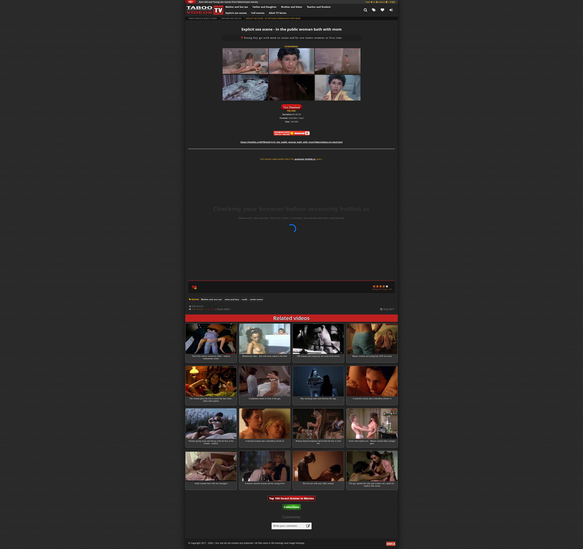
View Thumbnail (291, 107)
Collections (291, 507)
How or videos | (380, 1)
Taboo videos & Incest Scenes (202, 18)
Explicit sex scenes (236, 12)
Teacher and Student (319, 6)
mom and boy (232, 299)
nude (244, 299)
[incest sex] (204, 10)
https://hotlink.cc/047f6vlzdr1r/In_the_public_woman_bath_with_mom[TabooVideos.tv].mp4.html (291, 142)
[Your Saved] (382, 10)
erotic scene (256, 299)
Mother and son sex (232, 18)
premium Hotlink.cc (305, 159)
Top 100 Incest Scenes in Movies (291, 498)
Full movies (257, 12)
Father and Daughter (265, 6)
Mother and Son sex (236, 6)
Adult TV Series (277, 12)
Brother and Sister (291, 6)
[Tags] (374, 10)
